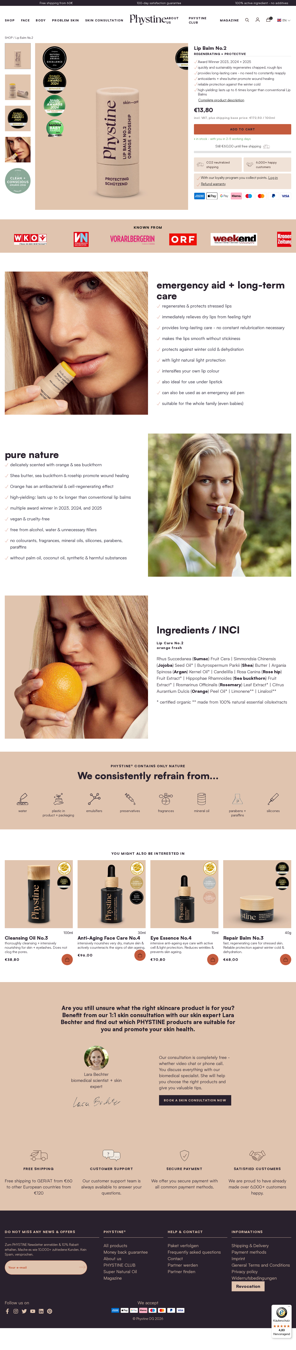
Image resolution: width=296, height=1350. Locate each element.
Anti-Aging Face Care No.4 (109, 938)
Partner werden (183, 1265)
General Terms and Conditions (261, 1265)
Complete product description (221, 100)
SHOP (10, 20)
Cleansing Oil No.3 (26, 938)
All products (115, 1245)
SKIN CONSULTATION (104, 20)
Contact (175, 1258)
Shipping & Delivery (250, 1245)
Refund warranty (213, 184)
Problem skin (65, 20)
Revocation (248, 1286)
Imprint (238, 1258)
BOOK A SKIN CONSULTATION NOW (195, 1100)
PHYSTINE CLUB (119, 1265)
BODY (41, 20)
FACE (25, 20)
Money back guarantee (126, 1252)
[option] (56, 3)
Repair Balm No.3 (243, 938)
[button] (284, 20)
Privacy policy (245, 1271)
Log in (273, 177)
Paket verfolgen (183, 1245)
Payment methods (249, 1252)
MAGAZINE (229, 20)
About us (112, 1258)
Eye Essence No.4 (171, 938)
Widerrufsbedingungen (254, 1278)
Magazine (113, 1278)
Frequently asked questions (194, 1252)
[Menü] (289, 1307)
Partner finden (181, 1271)
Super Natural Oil (120, 1271)
